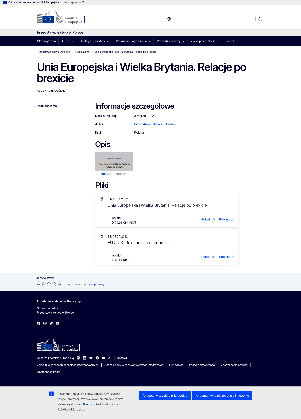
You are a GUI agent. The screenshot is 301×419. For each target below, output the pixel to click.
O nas (66, 41)
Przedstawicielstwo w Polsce (53, 51)
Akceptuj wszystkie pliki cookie (164, 395)
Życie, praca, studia (203, 41)
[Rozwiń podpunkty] (73, 41)
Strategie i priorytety (92, 41)
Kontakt (230, 41)
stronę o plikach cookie (85, 404)
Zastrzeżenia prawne (234, 365)
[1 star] (38, 283)
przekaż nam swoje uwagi (88, 284)
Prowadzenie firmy (169, 41)
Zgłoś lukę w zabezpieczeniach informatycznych (68, 365)
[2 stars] (41, 283)
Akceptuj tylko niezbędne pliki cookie (222, 395)
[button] (208, 219)
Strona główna (46, 41)
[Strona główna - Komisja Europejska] (65, 17)
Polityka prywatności (202, 365)
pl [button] (174, 19)
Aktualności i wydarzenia (131, 41)
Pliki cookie (176, 365)
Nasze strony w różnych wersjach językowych (133, 365)
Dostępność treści (48, 372)
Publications (82, 51)
